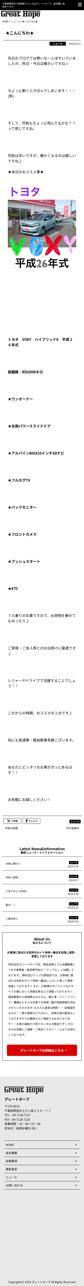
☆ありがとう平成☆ (17, 891)
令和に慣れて (13, 863)
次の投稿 (71, 828)
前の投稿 (12, 828)
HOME (5, 21)
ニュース (15, 21)
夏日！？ (10, 905)
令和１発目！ (13, 877)
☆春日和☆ (12, 918)
